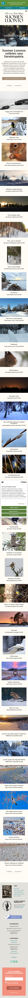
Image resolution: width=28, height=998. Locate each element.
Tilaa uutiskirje (17, 896)
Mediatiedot (14, 951)
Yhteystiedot (14, 942)
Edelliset (9, 85)
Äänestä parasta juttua (19, 894)
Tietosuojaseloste (14, 953)
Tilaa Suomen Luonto (19, 890)
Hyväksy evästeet (14, 507)
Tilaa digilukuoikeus (18, 892)
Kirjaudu (14, 957)
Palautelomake (13, 940)
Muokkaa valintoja (13, 511)
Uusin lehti (16, 888)
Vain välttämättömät (14, 514)
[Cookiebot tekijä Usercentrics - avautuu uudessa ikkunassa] (21, 482)
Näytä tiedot (21, 503)
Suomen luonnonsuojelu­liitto (19, 906)
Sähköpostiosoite (9, 976)
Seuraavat (18, 85)
